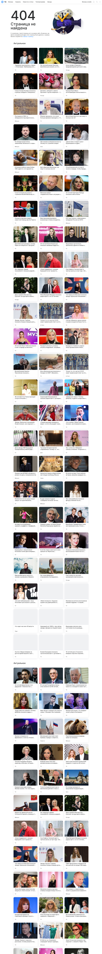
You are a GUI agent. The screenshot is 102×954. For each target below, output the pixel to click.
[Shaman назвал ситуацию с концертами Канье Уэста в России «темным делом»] (76, 697)
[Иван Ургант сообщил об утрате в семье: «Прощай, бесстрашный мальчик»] (51, 782)
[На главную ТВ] (5, 2)
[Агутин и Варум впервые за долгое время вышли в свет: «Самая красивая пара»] (25, 646)
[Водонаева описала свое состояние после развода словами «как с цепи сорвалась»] (76, 621)
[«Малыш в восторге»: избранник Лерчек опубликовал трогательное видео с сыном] (51, 723)
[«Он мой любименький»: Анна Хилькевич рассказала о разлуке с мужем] (25, 595)
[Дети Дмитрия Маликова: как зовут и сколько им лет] (51, 162)
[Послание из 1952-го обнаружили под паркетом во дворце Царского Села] (25, 111)
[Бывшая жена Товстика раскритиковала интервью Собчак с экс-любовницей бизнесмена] (51, 833)
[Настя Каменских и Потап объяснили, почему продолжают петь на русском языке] (25, 697)
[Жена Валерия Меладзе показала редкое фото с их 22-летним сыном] (51, 289)
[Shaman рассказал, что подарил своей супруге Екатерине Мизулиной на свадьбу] (76, 782)
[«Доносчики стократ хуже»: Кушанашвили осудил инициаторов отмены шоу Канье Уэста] (76, 136)
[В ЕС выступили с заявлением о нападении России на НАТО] (76, 213)
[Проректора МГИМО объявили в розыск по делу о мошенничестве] (25, 468)
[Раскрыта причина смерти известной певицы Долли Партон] (25, 213)
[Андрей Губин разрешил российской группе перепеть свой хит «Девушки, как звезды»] (51, 672)
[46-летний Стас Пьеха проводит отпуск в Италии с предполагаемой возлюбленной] (25, 391)
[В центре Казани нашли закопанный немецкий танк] (76, 672)
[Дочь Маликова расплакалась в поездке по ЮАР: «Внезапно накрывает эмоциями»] (51, 366)
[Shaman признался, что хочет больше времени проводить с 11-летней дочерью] (51, 111)
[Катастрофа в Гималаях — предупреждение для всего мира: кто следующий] (76, 60)
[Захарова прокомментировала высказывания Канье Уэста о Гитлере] (76, 544)
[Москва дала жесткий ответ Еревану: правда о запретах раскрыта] (51, 807)
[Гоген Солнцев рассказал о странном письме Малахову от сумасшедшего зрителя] (25, 187)
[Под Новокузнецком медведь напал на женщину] (76, 807)
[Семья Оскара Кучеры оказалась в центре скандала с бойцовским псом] (25, 85)
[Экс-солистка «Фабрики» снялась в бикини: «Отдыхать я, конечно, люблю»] (76, 442)
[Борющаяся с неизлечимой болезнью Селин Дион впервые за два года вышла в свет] (25, 544)
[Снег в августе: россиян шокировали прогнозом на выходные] (76, 570)
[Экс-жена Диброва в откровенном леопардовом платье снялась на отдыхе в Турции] (51, 570)
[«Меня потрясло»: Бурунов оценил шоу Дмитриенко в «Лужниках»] (51, 595)
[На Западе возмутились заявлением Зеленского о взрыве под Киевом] (25, 136)
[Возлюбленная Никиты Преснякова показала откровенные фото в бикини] (25, 366)
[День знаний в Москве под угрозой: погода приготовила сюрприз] (25, 289)
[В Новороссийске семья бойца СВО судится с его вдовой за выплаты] (25, 162)
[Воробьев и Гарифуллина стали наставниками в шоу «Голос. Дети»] (76, 519)
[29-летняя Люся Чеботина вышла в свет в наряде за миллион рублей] (25, 340)
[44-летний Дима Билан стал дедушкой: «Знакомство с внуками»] (25, 756)
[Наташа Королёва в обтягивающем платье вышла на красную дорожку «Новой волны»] (76, 85)
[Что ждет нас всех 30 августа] (25, 621)
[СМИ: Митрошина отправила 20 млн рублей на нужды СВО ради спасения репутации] (76, 935)
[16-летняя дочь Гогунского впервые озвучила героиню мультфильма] (76, 646)
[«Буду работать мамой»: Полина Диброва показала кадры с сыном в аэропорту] (25, 782)
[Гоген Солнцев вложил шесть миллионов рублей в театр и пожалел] (51, 858)
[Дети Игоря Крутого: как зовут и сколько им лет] (76, 111)
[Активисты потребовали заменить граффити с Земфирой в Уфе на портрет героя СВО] (25, 519)
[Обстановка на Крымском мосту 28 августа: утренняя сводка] (51, 136)
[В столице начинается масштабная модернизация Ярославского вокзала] (76, 858)
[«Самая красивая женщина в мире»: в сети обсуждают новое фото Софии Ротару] (51, 417)
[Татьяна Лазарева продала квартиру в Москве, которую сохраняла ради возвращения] (25, 833)
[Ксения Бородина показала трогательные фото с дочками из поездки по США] (51, 646)
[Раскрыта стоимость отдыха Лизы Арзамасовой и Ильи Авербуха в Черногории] (76, 340)
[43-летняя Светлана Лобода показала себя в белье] (76, 187)
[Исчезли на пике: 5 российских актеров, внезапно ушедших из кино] (76, 468)
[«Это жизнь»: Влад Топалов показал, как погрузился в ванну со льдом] (76, 417)
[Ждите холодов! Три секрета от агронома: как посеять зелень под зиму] (25, 672)
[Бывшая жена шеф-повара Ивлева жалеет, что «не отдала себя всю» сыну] (25, 858)
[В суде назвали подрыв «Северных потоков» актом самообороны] (51, 493)
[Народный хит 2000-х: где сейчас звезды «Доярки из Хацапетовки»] (51, 621)
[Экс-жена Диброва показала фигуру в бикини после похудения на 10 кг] (76, 493)
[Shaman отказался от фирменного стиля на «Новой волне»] (25, 807)
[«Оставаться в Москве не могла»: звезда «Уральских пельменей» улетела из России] (76, 289)
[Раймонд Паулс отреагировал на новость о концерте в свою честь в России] (76, 756)
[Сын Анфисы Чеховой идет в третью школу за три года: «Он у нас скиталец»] (76, 264)
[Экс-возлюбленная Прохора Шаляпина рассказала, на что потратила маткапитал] (51, 60)
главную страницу (28, 36)
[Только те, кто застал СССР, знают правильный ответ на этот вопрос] (51, 315)
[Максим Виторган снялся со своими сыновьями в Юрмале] (25, 570)
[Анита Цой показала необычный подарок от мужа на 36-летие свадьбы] (76, 833)
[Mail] (2, 2)
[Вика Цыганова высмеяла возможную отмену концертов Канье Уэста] (51, 213)
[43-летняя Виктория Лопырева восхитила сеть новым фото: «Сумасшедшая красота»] (51, 697)
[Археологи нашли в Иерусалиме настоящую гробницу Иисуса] (51, 468)
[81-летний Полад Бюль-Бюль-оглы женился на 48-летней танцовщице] (51, 756)
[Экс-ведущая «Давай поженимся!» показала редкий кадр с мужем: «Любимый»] (25, 264)
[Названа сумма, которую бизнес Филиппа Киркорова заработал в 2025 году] (51, 519)
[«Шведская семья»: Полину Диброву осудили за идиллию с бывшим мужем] (76, 391)
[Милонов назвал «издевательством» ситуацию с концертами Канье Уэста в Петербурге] (51, 187)
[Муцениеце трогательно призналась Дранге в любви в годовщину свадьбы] (76, 238)
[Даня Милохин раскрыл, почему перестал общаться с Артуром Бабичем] (25, 238)
